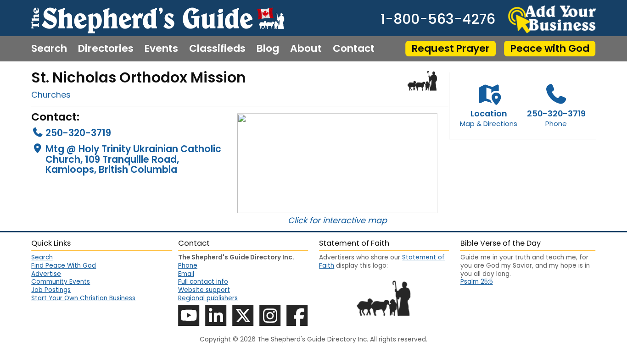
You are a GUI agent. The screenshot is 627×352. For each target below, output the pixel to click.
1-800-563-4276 (438, 19)
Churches (51, 94)
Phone (187, 265)
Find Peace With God (63, 265)
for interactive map (348, 220)
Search (49, 49)
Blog (268, 49)
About (306, 49)
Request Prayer (451, 48)
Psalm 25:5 (476, 281)
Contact (354, 49)
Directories (106, 49)
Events (161, 49)
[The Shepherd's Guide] (157, 18)
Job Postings (51, 290)
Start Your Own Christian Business (83, 298)
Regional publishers (208, 298)
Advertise (46, 274)
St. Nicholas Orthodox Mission (138, 77)
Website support (204, 290)
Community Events (60, 281)
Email (186, 274)
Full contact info (203, 281)
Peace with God (549, 48)
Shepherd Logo (422, 80)
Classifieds (217, 49)
